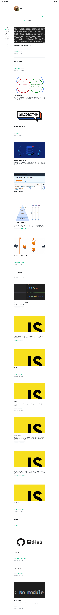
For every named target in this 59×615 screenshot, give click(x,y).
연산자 (6, 39)
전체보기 (6, 29)
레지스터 (6, 49)
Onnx (6, 47)
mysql (6, 51)
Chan (21, 8)
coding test (6, 48)
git (5, 32)
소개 (34, 20)
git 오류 (6, 33)
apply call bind (7, 36)
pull (5, 54)
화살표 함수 (6, 53)
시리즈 (29, 20)
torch (6, 42)
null (5, 41)
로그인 (55, 1)
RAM (6, 50)
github (6, 56)
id (5, 34)
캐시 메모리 (6, 40)
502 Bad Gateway (7, 57)
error (6, 44)
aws (5, 55)
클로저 (6, 46)
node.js (6, 43)
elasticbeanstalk (7, 45)
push (6, 35)
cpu (5, 52)
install (6, 58)
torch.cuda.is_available (8, 31)
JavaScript (6, 30)
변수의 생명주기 (7, 38)
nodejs (6, 37)
